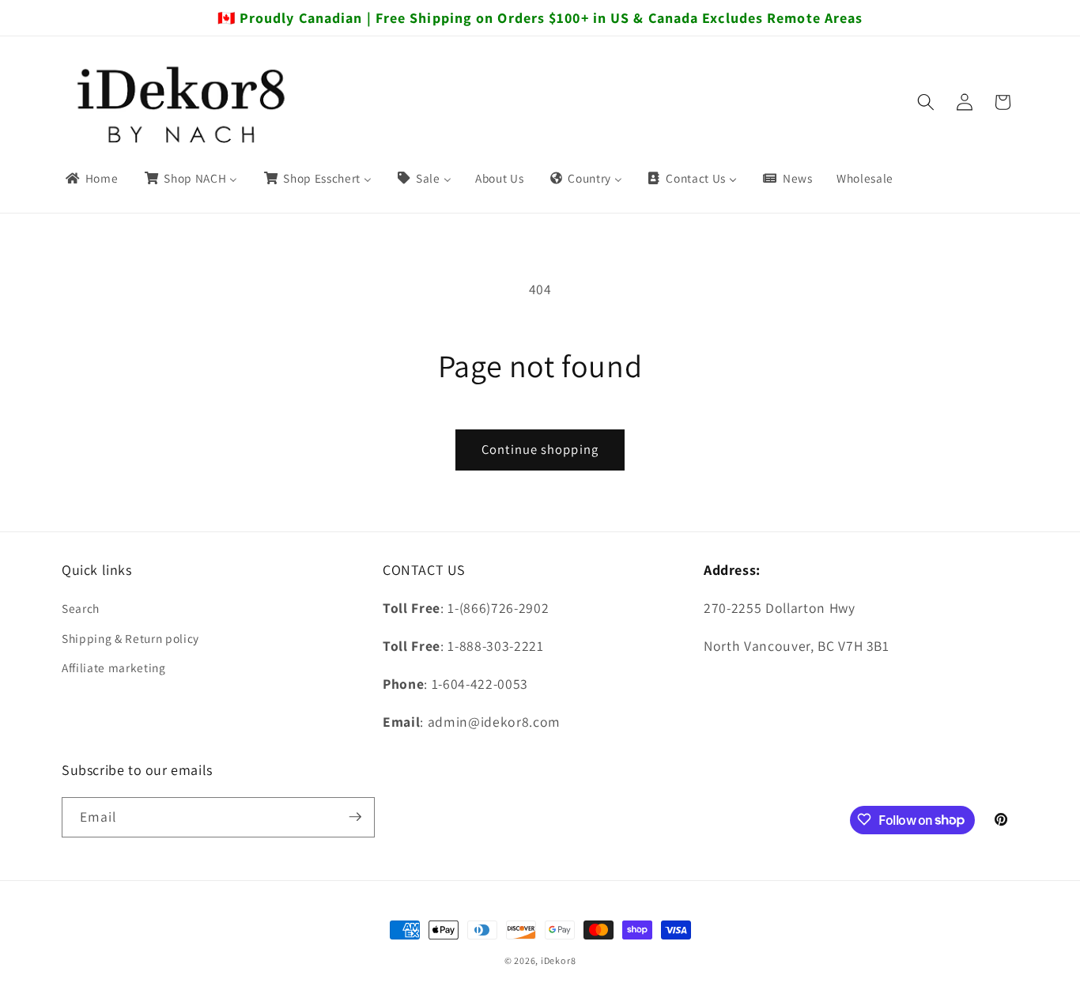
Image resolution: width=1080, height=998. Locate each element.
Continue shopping (540, 449)
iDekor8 (558, 960)
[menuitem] (90, 179)
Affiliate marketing (114, 667)
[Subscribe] (355, 816)
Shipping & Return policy (130, 638)
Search (81, 608)
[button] (926, 102)
